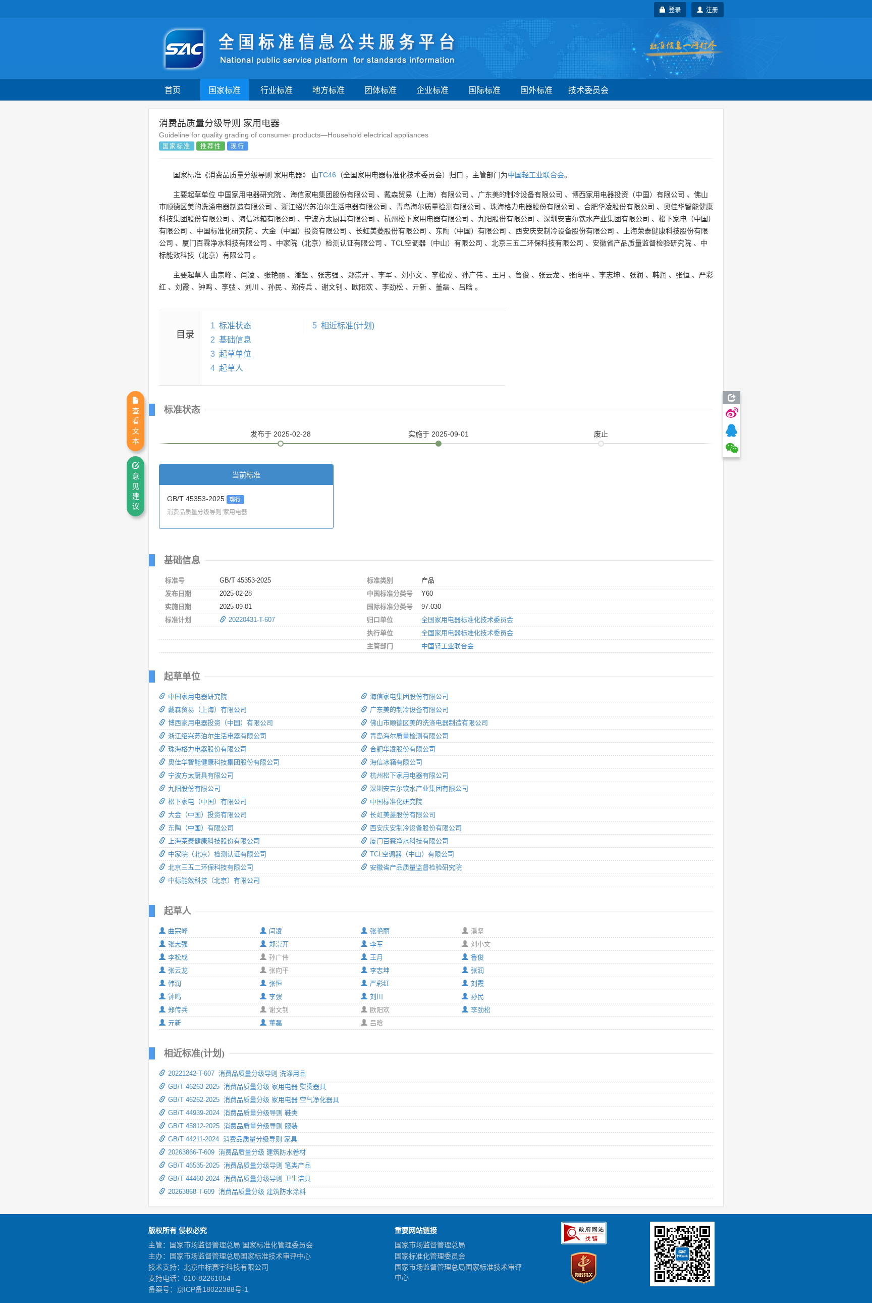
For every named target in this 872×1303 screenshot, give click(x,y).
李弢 (275, 996)
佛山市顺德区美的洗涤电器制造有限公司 (429, 723)
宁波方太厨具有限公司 (201, 775)
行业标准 (276, 89)
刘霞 (477, 983)
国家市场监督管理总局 (430, 1245)
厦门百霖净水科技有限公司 (409, 841)
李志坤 (380, 970)
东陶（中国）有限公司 (201, 828)
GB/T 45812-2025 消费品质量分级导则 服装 (233, 1126)
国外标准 (536, 89)
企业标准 (432, 89)
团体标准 (380, 89)
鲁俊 (477, 957)
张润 (477, 970)
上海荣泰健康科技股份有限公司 (214, 841)
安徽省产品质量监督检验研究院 (416, 867)
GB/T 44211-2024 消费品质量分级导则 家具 (232, 1139)
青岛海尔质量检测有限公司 (409, 736)
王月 (376, 957)
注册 (710, 9)
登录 (673, 9)
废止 (601, 434)
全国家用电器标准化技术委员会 (467, 619)
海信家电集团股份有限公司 (409, 696)
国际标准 (484, 89)
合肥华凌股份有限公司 (402, 749)
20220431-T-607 (252, 619)
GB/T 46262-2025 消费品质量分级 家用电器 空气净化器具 (253, 1099)
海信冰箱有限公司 (396, 762)
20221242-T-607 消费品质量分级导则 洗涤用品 (237, 1073)
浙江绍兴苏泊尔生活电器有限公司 (217, 736)
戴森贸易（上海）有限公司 (207, 709)
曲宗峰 (178, 931)
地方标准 (328, 89)
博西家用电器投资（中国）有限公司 (220, 723)
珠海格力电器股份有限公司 (207, 749)
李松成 (178, 957)
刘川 (376, 996)
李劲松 (480, 1010)
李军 (376, 944)
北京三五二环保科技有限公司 (210, 867)
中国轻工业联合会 (536, 175)
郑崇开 (279, 944)
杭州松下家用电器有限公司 (409, 775)
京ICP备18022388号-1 (212, 1289)
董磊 (275, 1023)
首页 (173, 89)
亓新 (174, 1023)
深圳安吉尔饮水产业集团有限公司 (419, 788)
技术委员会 (588, 89)
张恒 (275, 983)
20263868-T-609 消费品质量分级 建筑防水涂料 (237, 1191)
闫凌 (275, 931)
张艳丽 (380, 931)
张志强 (178, 944)
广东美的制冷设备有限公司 (409, 709)
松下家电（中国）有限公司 (207, 801)
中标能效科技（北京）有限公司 (214, 880)
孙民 (477, 996)
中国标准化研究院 (396, 801)
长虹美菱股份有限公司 (402, 814)
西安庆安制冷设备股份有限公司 (416, 828)
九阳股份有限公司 (194, 788)
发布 (280, 434)
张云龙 (178, 970)
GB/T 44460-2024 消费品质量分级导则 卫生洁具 (239, 1178)
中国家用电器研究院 (197, 696)
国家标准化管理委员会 (430, 1256)
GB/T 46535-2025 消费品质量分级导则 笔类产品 (239, 1165)
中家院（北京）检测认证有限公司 (217, 854)
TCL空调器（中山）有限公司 (412, 854)
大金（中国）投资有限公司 (207, 814)
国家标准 (224, 89)
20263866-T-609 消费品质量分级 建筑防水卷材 (237, 1152)
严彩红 (380, 983)
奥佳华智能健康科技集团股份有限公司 (224, 762)
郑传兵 (178, 1010)
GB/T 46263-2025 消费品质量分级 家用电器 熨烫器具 (247, 1086)
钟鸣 (174, 996)
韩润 (174, 983)
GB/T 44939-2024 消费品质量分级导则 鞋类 (233, 1113)
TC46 (327, 175)
